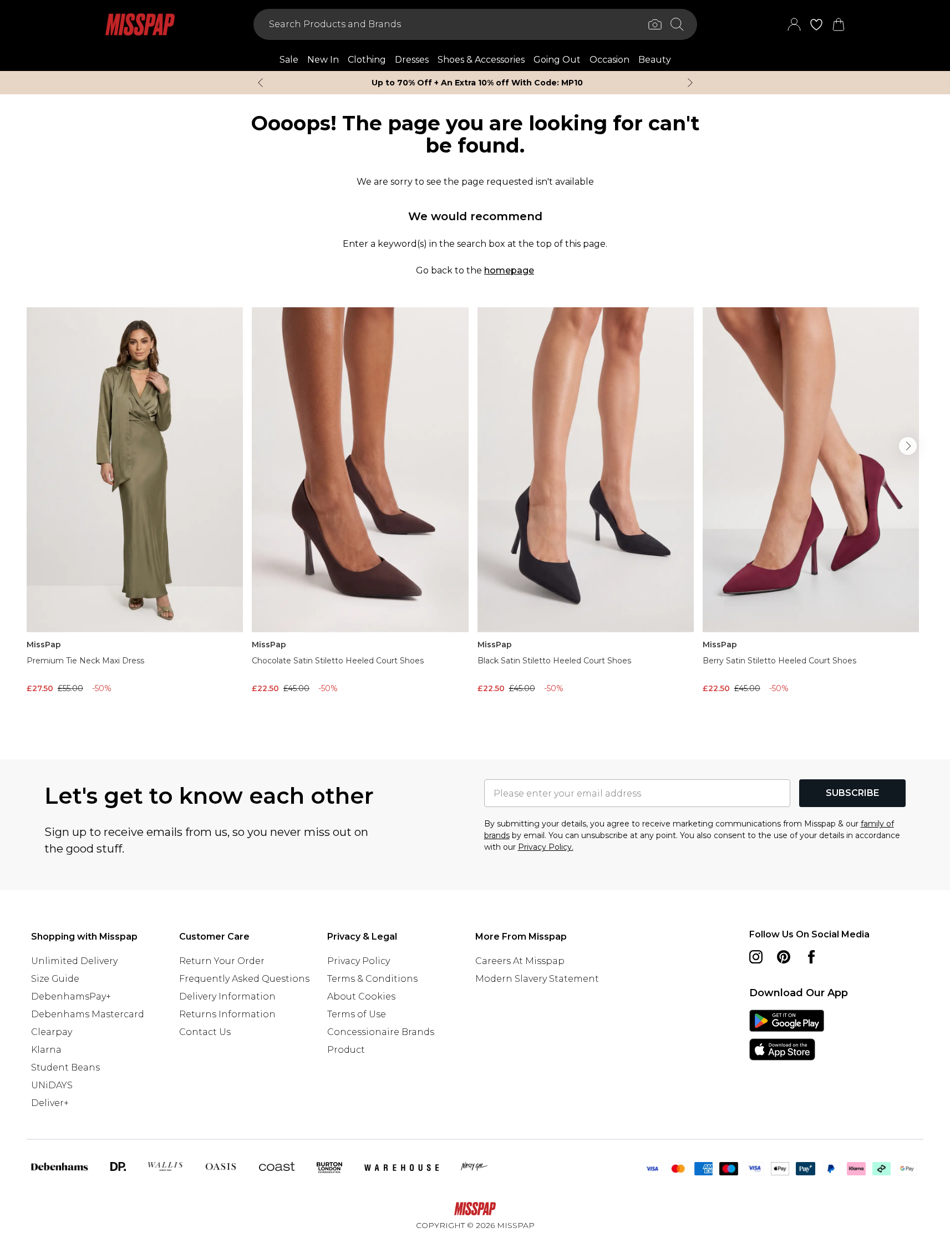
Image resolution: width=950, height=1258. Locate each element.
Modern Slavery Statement (537, 978)
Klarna (46, 1049)
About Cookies (361, 996)
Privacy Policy (358, 961)
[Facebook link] (811, 956)
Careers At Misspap (520, 961)
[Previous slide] (260, 83)
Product (346, 1049)
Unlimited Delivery (74, 961)
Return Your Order (222, 961)
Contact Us (205, 1032)
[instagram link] (756, 956)
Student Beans (65, 1067)
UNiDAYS (52, 1085)
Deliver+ (50, 1103)
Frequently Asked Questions (244, 978)
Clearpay (51, 1032)
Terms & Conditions (372, 978)
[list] (475, 515)
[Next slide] (690, 83)
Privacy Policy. (545, 847)
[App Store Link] (786, 1035)
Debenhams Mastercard (87, 1014)
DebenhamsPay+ (71, 996)
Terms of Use (356, 1014)
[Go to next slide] (908, 446)
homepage (509, 270)
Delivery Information (227, 996)
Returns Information (227, 1014)
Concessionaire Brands (380, 1032)
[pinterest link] (783, 956)
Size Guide (55, 978)
